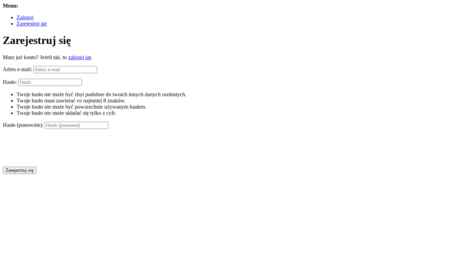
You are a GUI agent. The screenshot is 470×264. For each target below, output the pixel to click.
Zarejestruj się (32, 23)
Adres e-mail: (17, 69)
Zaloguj (25, 17)
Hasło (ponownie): (23, 125)
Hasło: (10, 82)
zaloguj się (79, 57)
